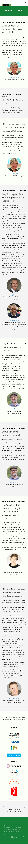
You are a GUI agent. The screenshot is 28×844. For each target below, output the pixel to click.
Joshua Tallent (14, 409)
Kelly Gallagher (14, 698)
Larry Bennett (14, 295)
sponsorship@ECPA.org (14, 807)
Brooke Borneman (14, 570)
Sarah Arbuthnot (14, 77)
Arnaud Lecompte (14, 320)
